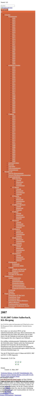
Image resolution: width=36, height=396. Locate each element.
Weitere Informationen (7, 395)
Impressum (18, 395)
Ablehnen (11, 393)
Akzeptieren (3, 393)
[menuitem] (7, 15)
